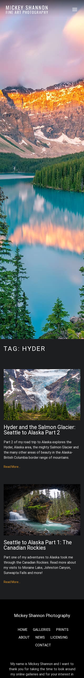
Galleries (41, 630)
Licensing (59, 637)
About (24, 637)
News (40, 637)
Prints (62, 630)
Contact (43, 645)
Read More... (12, 466)
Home (22, 630)
